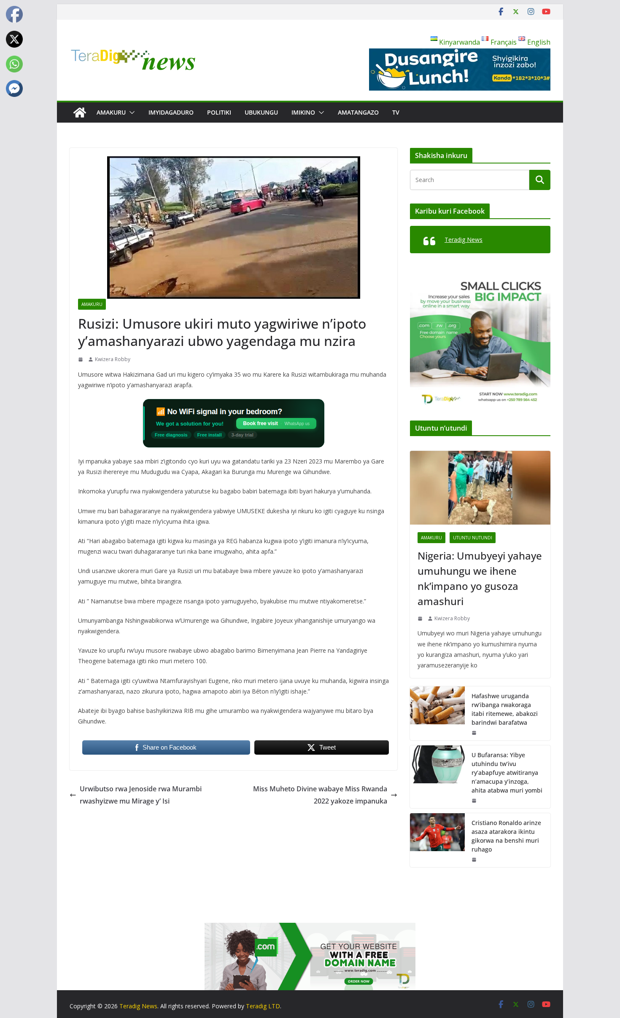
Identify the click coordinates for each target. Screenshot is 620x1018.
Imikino (303, 112)
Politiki (219, 112)
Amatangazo (358, 112)
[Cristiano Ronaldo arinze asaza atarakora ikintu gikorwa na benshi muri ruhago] (437, 840)
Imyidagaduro (171, 112)
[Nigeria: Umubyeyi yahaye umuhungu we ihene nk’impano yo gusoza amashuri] (480, 488)
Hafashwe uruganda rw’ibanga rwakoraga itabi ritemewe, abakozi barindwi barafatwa (505, 709)
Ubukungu (261, 112)
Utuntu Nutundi (472, 538)
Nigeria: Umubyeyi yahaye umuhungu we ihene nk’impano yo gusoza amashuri (480, 578)
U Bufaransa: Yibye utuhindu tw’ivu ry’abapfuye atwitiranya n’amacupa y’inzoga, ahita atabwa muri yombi (507, 772)
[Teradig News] (80, 112)
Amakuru (111, 112)
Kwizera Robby (112, 359)
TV (395, 112)
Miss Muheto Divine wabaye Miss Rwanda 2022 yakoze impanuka (320, 795)
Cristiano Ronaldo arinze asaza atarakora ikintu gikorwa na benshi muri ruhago (506, 836)
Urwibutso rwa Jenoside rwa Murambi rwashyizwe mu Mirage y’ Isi (141, 795)
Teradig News (464, 240)
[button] (130, 112)
